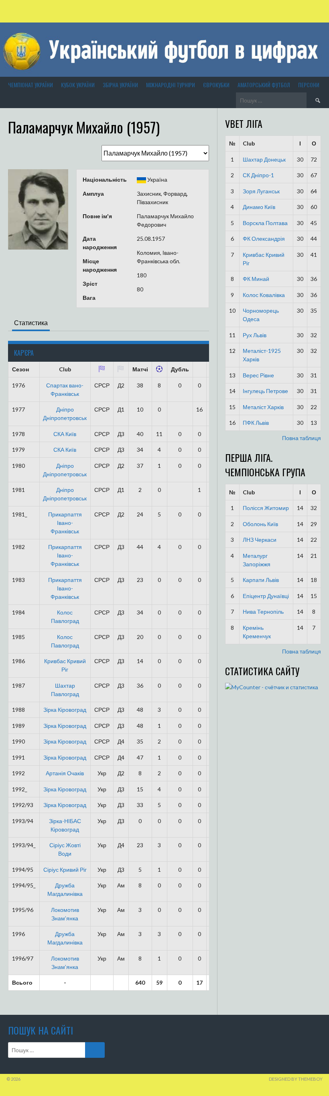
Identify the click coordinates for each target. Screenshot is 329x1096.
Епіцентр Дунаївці (266, 595)
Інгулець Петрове (265, 390)
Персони (308, 84)
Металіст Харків (263, 407)
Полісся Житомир (266, 507)
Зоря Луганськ (261, 191)
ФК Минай (256, 278)
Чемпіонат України (30, 84)
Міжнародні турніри (170, 84)
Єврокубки (216, 84)
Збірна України (120, 84)
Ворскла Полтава (265, 222)
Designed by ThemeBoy (296, 1079)
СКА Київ (64, 433)
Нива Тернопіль (263, 611)
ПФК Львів (256, 422)
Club (249, 143)
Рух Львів (254, 335)
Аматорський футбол (264, 84)
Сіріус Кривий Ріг (65, 869)
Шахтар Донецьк (264, 159)
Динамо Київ (259, 206)
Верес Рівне (258, 375)
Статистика (31, 322)
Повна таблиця (301, 437)
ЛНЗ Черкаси (259, 539)
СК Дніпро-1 (258, 175)
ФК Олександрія (264, 238)
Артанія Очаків (65, 773)
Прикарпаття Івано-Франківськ (65, 523)
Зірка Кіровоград (64, 709)
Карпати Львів (261, 579)
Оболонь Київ (260, 523)
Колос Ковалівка (264, 294)
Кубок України (78, 84)
